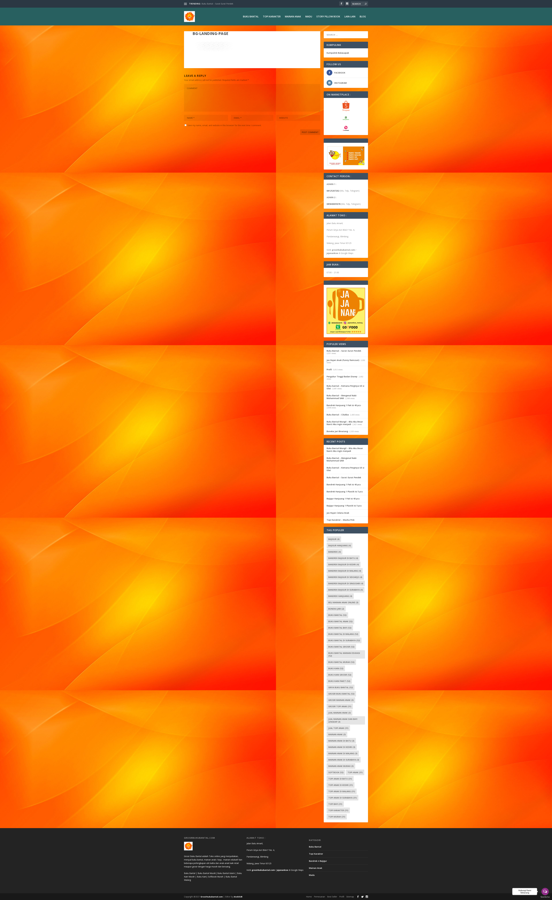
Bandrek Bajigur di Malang (344, 570)
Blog (363, 16)
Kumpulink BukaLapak (338, 52)
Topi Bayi (335, 804)
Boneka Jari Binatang (337, 431)
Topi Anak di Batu (340, 778)
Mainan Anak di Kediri (341, 747)
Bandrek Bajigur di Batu (343, 558)
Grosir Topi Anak (339, 706)
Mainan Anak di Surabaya (343, 759)
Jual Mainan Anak (339, 712)
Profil (329, 369)
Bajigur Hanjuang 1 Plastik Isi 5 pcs (344, 505)
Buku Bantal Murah (341, 662)
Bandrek (334, 551)
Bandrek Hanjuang (340, 596)
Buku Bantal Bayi (339, 627)
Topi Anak (355, 772)
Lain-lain (349, 16)
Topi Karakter (272, 16)
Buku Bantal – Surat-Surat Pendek (344, 350)
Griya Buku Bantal (340, 687)
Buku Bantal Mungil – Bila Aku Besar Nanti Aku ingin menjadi (345, 423)
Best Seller (332, 896)
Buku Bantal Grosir (341, 646)
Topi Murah (336, 816)
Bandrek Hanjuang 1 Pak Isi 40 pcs (344, 405)
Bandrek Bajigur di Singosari (345, 583)
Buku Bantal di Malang (343, 634)
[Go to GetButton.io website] (545, 897)
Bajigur (333, 539)
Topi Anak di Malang (341, 791)
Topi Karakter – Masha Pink (340, 520)
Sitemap (350, 896)
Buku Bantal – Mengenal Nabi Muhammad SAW (341, 396)
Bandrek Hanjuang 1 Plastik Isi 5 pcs (345, 491)
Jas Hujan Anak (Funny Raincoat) (217, 3)
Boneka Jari (336, 608)
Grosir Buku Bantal (341, 693)
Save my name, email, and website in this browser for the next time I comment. (224, 125)
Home (309, 896)
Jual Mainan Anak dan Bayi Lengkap (342, 720)
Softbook (335, 772)
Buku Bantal (251, 16)
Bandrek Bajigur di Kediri (343, 564)
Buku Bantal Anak (340, 621)
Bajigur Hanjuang (339, 545)
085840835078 (333, 204)
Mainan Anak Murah (340, 766)
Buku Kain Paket (339, 681)
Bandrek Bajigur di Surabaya (345, 589)
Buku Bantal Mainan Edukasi (344, 654)
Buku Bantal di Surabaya (344, 640)
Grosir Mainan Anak (340, 700)
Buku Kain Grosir (339, 674)
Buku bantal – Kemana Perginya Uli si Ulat (345, 387)
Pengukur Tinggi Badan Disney (342, 376)
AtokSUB (238, 896)
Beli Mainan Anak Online (343, 602)
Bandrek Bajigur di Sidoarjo (345, 577)
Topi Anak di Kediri (340, 785)
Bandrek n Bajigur (318, 861)
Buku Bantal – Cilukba (338, 414)
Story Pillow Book (328, 16)
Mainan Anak (293, 16)
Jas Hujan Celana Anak (338, 512)
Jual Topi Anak (338, 728)
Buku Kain (335, 668)
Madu (308, 16)
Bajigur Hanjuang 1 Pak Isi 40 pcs (343, 498)
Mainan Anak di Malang (342, 753)
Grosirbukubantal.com (212, 896)
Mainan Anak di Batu (341, 740)
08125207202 (333, 190)
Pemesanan (319, 896)
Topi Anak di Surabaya (342, 797)
